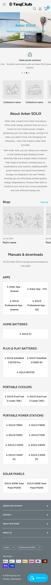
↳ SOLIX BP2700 (25, 372)
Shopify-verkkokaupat (12, 579)
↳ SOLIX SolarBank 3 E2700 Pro (14, 360)
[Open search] (34, 8)
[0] (46, 8)
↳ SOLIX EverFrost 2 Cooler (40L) (36, 398)
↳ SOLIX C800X (36, 445)
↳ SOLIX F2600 (37, 425)
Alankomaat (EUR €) (27, 547)
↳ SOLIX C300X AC (14, 457)
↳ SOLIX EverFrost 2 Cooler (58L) (14, 398)
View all (44, 202)
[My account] (40, 8)
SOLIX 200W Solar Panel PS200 (36, 485)
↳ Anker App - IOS (37, 289)
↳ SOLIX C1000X (14, 445)
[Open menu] (4, 4)
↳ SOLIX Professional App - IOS (36, 305)
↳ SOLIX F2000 (14, 435)
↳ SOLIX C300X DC (36, 457)
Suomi (6, 547)
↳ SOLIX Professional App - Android (14, 305)
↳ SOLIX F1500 (37, 435)
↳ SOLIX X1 (25, 334)
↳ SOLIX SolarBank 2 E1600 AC (37, 360)
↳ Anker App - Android (14, 288)
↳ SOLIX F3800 (14, 425)
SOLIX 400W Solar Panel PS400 (14, 485)
